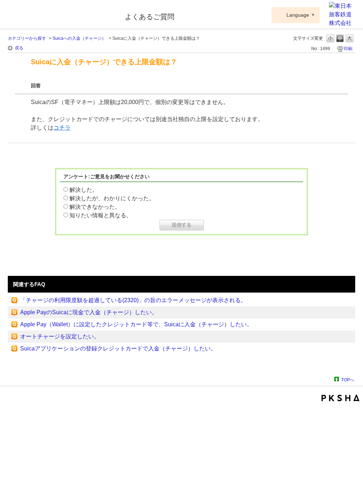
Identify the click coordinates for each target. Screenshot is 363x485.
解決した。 (83, 190)
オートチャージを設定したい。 (60, 336)
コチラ (62, 128)
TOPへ (347, 379)
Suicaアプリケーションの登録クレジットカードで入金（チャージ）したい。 (118, 348)
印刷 (348, 48)
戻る (19, 47)
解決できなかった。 (95, 207)
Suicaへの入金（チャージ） (79, 38)
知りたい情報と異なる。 (100, 215)
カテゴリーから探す (27, 38)
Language (297, 15)
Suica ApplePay (61, 15)
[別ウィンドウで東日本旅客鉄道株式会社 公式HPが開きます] (342, 23)
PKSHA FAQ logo (340, 398)
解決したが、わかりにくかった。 (112, 198)
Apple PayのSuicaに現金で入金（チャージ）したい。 (88, 312)
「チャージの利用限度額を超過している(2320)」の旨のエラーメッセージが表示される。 (133, 300)
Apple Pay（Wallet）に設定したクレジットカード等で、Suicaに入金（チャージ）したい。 (136, 324)
